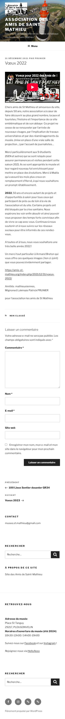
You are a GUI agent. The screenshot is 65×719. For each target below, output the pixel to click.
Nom (8, 393)
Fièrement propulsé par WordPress (23, 711)
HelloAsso (34, 651)
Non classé (17, 316)
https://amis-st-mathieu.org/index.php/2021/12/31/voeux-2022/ (29, 274)
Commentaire (14, 347)
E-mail (9, 410)
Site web (10, 427)
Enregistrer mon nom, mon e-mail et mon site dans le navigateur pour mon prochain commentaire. (31, 449)
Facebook (30, 643)
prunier (40, 58)
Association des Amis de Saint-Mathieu (26, 24)
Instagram (50, 643)
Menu (34, 46)
